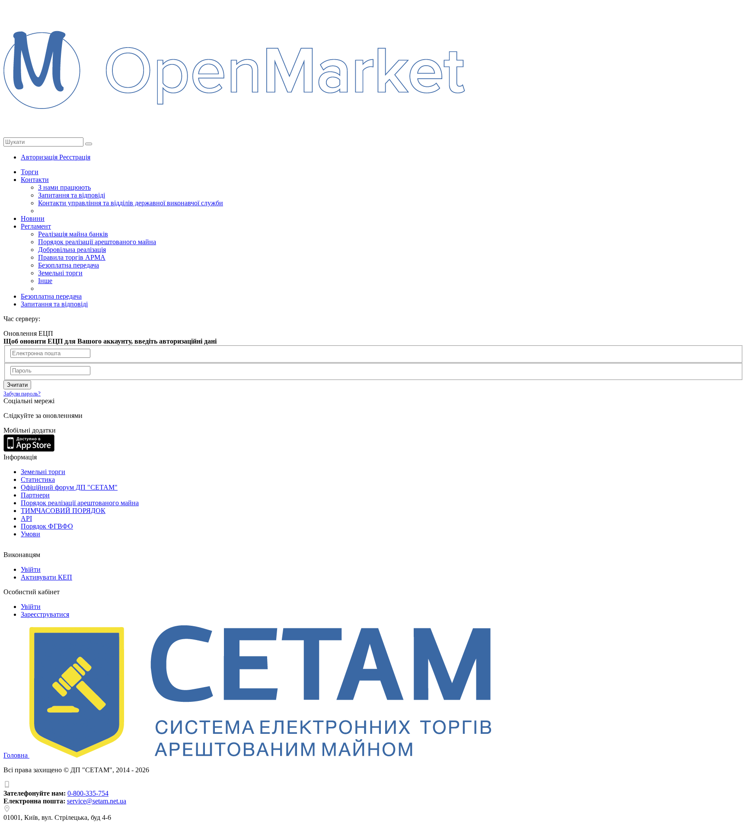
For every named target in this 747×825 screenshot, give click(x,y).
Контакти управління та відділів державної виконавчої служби (130, 203)
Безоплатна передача (68, 265)
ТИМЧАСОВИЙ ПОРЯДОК (63, 510)
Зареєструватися (45, 614)
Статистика (38, 479)
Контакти (35, 179)
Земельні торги (60, 273)
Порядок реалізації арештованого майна (97, 241)
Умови (30, 534)
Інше (45, 280)
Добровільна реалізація (72, 249)
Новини (33, 218)
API (26, 518)
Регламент (36, 226)
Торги (29, 171)
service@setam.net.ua (96, 801)
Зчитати (17, 385)
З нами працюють (64, 187)
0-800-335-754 (88, 793)
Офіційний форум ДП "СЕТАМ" (69, 487)
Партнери (35, 495)
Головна (16, 755)
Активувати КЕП (46, 577)
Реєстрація (74, 157)
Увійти (31, 569)
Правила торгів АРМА (71, 257)
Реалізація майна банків (73, 234)
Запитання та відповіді (71, 195)
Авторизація (40, 157)
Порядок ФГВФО (47, 526)
